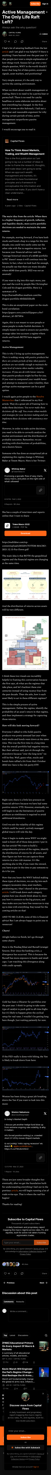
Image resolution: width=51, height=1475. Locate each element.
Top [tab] (5, 1335)
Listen (45, 34)
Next (42, 1283)
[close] (43, 1393)
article (5, 52)
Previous (10, 1283)
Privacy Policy (34, 1459)
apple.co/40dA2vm (22, 1146)
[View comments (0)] (15, 41)
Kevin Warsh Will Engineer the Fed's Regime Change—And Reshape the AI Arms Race (17, 1372)
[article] (25, 1352)
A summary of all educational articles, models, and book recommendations (16, 1354)
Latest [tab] (12, 1335)
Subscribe (35, 4)
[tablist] (14, 1301)
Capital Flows (15, 33)
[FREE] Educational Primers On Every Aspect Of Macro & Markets (18, 1346)
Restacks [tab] (20, 1301)
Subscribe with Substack (27, 1447)
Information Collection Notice (30, 1251)
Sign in (45, 4)
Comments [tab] (8, 1301)
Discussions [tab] (23, 1335)
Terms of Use (38, 1248)
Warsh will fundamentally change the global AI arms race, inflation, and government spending (17, 1380)
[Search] (46, 1335)
